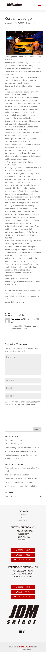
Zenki (7, 468)
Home (23, 514)
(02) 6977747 (24, 592)
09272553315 (23, 550)
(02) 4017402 (24, 555)
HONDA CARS (25, 647)
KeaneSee (15, 319)
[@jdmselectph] (24, 631)
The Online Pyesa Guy (14, 447)
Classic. (8, 440)
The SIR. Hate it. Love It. (30, 478)
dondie (10, 23)
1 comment (30, 23)
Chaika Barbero (11, 478)
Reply (37, 334)
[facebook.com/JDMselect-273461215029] (20, 631)
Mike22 (8, 482)
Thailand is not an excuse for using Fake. (21, 455)
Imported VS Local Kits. (27, 486)
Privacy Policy (23, 520)
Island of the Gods (12, 451)
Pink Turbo (9, 475)
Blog (23, 517)
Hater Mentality (23, 475)
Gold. (7, 444)
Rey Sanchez (10, 486)
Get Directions (24, 560)
